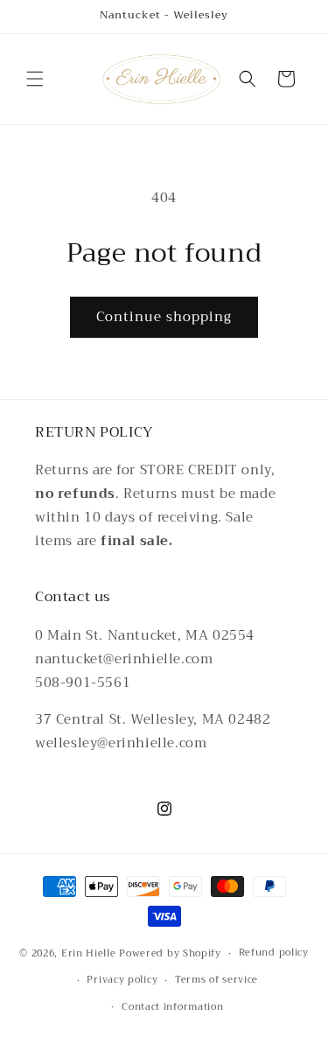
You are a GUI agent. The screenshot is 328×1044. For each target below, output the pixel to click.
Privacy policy (122, 979)
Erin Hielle (88, 953)
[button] (35, 79)
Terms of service (216, 979)
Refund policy (274, 952)
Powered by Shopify (170, 953)
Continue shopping (164, 316)
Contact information (172, 1006)
